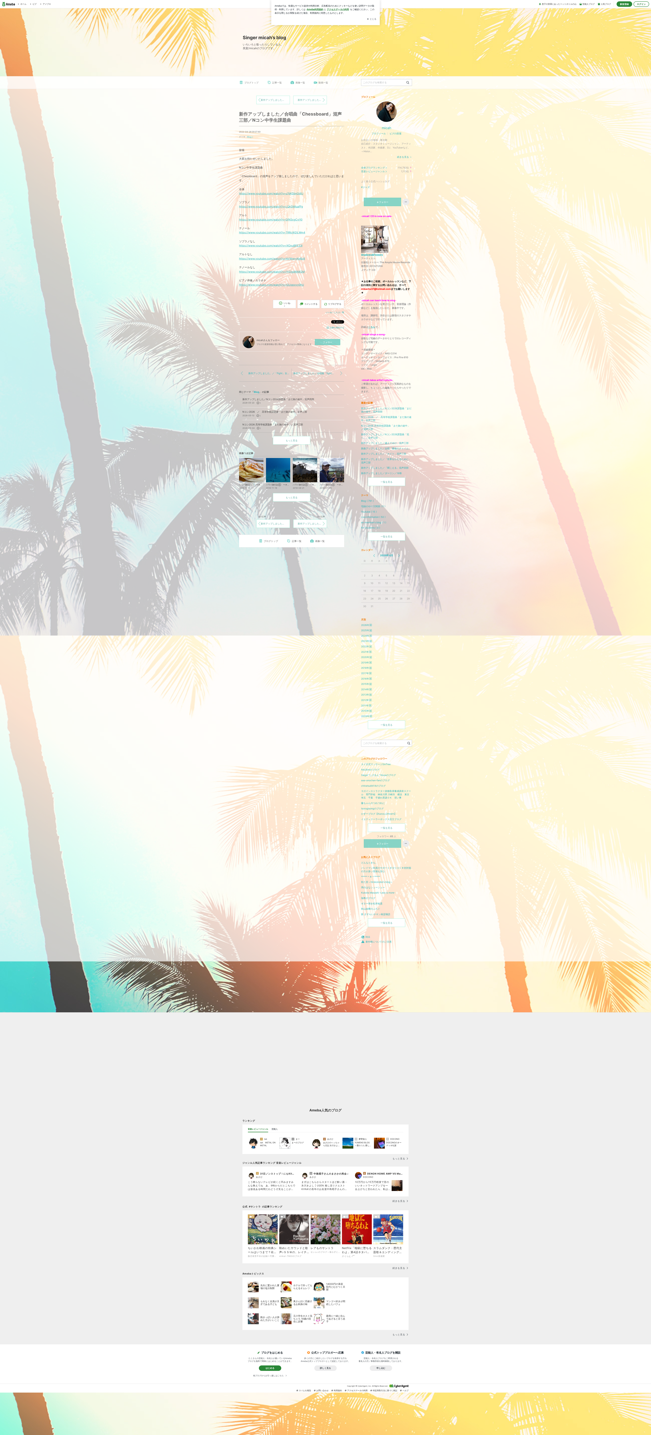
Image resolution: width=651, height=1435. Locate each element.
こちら (371, 326)
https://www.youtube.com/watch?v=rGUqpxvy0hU (271, 284)
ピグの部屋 (395, 133)
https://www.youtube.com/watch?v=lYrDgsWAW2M (272, 271)
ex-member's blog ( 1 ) (373, 522)
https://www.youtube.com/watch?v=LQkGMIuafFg (271, 206)
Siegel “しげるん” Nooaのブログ (378, 775)
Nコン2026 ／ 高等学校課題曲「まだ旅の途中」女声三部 (386, 419)
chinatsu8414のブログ (373, 785)
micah (386, 128)
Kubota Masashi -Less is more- (378, 892)
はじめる (270, 1368)
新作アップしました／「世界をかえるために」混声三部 (386, 461)
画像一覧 (300, 82)
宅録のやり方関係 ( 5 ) (373, 506)
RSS (368, 936)
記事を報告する (337, 327)
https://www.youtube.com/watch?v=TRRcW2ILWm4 (272, 232)
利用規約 (338, 1390)
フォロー (327, 342)
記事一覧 (277, 82)
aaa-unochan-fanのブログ (375, 780)
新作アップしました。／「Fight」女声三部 (275, 99)
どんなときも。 (369, 862)
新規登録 (624, 4)
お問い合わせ (322, 1390)
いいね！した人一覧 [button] (335, 312)
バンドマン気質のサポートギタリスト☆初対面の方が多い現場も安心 (386, 869)
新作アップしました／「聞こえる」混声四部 (385, 467)
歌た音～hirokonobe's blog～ (377, 881)
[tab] (258, 1129)
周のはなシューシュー (373, 887)
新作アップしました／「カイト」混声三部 (383, 453)
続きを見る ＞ (404, 156)
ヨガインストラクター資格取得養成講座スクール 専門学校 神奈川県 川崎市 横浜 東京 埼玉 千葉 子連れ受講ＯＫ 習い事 (386, 794)
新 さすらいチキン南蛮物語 (375, 914)
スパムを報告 (305, 1390)
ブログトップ (251, 82)
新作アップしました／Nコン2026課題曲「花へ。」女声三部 (385, 436)
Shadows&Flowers (372, 254)
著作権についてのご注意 (379, 941)
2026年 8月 (386, 555)
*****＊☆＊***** (370, 876)
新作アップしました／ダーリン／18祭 (381, 473)
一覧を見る (386, 481)
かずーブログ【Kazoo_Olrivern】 (379, 813)
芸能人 (275, 1129)
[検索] (408, 82)
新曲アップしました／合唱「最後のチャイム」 (386, 448)
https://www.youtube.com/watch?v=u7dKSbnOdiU (271, 193)
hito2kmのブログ (370, 769)
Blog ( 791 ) (367, 500)
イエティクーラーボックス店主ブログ (381, 819)
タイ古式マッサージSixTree (376, 764)
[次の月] (399, 556)
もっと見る (292, 440)
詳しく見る (325, 1368)
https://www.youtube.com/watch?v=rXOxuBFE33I (270, 245)
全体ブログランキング (373, 167)
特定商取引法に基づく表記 (385, 1390)
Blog (249, 137)
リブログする (334, 304)
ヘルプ (405, 1390)
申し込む (381, 1368)
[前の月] (374, 556)
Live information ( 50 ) (373, 516)
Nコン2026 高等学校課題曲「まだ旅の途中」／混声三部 (385, 427)
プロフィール (379, 133)
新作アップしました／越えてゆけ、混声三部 (385, 443)
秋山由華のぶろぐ (370, 908)
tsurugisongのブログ (372, 808)
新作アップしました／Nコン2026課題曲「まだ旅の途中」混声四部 (386, 410)
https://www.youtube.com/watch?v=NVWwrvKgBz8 (272, 258)
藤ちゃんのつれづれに (373, 803)
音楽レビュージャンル (373, 171)
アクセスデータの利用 (357, 1390)
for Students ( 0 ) (370, 527)
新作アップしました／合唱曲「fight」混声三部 (312, 99)
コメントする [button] (311, 304)
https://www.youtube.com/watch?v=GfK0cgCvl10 (270, 219)
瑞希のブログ (368, 898)
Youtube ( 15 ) (369, 511)
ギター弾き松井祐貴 (371, 903)
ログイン (641, 4)
